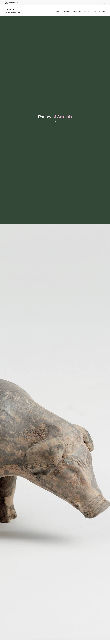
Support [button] (102, 11)
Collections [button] (66, 11)
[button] (103, 2)
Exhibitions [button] (77, 11)
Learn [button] (94, 11)
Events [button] (86, 11)
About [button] (57, 11)
